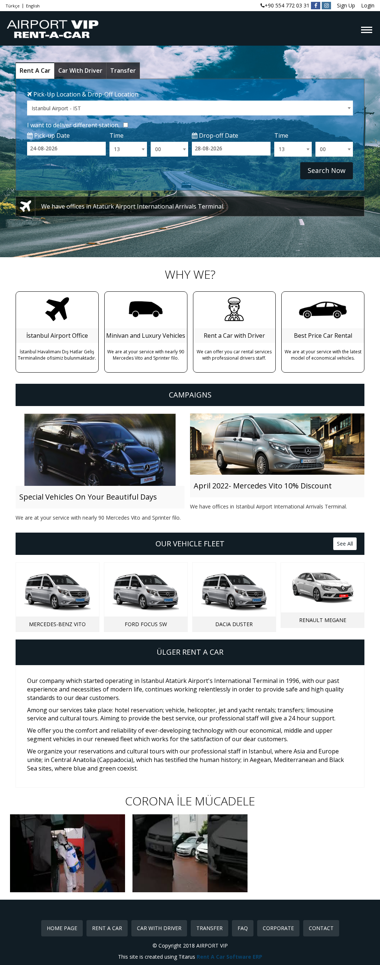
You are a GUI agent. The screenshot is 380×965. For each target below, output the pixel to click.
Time (116, 135)
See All (345, 543)
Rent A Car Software (225, 956)
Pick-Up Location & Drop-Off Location (85, 94)
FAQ (243, 928)
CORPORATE (278, 928)
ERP (257, 956)
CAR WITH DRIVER (159, 928)
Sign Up (346, 5)
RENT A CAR (107, 928)
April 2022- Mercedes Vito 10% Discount (263, 486)
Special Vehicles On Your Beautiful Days (88, 497)
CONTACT (321, 928)
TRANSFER (209, 928)
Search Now (326, 170)
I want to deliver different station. (73, 125)
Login (367, 5)
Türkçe (13, 6)
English (33, 6)
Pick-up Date (51, 135)
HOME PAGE (62, 928)
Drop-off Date (217, 135)
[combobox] (190, 108)
